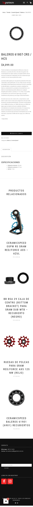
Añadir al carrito (17, 133)
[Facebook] (4, 481)
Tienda (8, 12)
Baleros (22, 12)
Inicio (4, 12)
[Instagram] (10, 481)
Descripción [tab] (6, 149)
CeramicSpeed (15, 12)
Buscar (6, 468)
